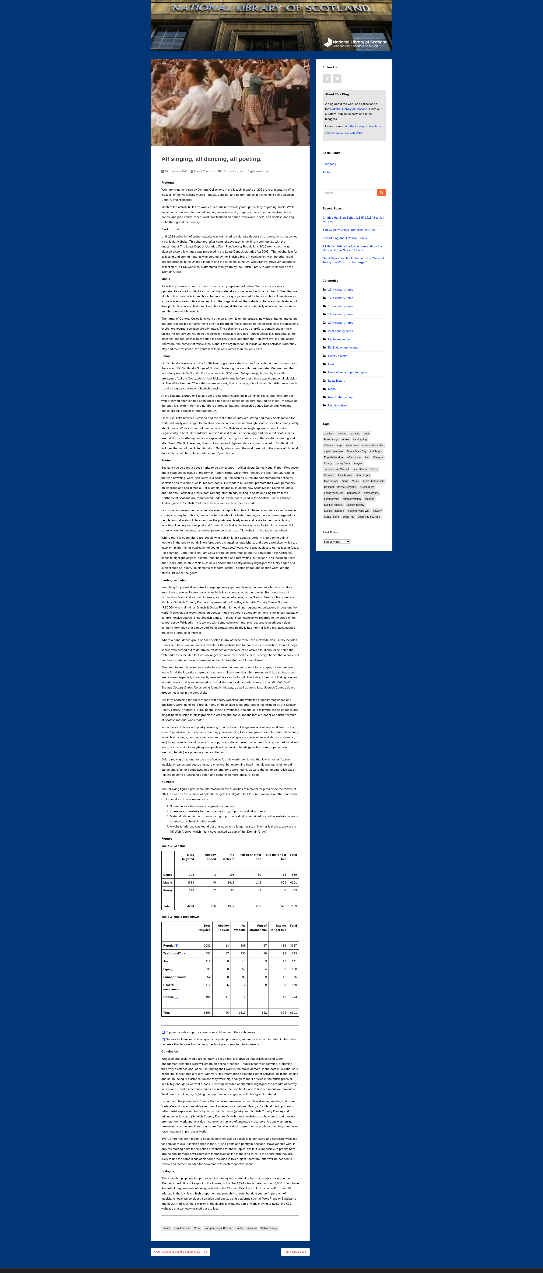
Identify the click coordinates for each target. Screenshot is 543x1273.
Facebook (329, 164)
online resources (333, 493)
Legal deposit (182, 1228)
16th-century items (340, 289)
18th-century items (340, 306)
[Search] (381, 192)
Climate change (333, 445)
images (358, 463)
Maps (332, 389)
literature (329, 475)
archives (355, 433)
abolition (329, 433)
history (328, 463)
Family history (337, 355)
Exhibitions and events (343, 347)
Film (331, 364)
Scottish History (355, 504)
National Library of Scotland (348, 109)
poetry (239, 1228)
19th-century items (340, 314)
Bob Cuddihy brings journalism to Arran (349, 229)
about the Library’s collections (362, 126)
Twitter (327, 172)
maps (345, 481)
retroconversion (352, 498)
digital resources (333, 451)
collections (352, 445)
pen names (353, 493)
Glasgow (378, 457)
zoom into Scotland (369, 516)
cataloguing (360, 439)
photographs (371, 493)
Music (197, 1228)
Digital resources (258, 171)
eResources (354, 457)
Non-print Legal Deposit (218, 1228)
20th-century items (340, 322)
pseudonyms (331, 498)
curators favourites (372, 445)
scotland (252, 1228)
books (345, 439)
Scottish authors (333, 504)
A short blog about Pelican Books (345, 238)
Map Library (331, 481)
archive (342, 433)
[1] (163, 1032)
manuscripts (363, 475)
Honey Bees (343, 463)
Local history (336, 380)
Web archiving (268, 1228)
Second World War (358, 510)
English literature (334, 457)
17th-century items (340, 297)
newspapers (367, 487)
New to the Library (340, 397)
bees (366, 433)
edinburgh (376, 451)
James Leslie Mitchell (336, 469)
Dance (167, 1228)
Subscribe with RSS (348, 133)
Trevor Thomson (204, 171)
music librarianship (373, 481)
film (367, 457)
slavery (377, 510)
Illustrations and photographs (347, 372)
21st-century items (234, 171)
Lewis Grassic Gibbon (365, 469)
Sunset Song (331, 516)
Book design (331, 439)
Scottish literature (334, 510)
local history (345, 475)
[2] (163, 1039)
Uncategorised (338, 405)
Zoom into (348, 516)
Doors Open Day (356, 451)
